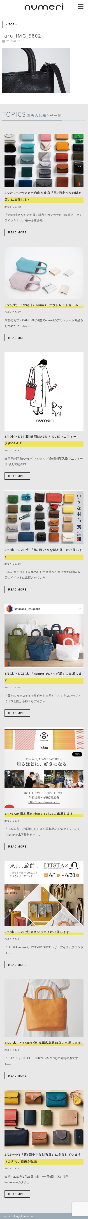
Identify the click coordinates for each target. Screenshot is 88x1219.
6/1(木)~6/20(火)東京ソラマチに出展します (37, 932)
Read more (17, 232)
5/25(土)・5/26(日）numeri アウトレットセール (43, 305)
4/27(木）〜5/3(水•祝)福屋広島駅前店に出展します (43, 1043)
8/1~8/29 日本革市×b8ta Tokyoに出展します (39, 814)
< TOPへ (12, 24)
